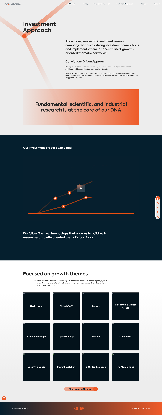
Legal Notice (146, 408)
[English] (12, 4)
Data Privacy (134, 408)
